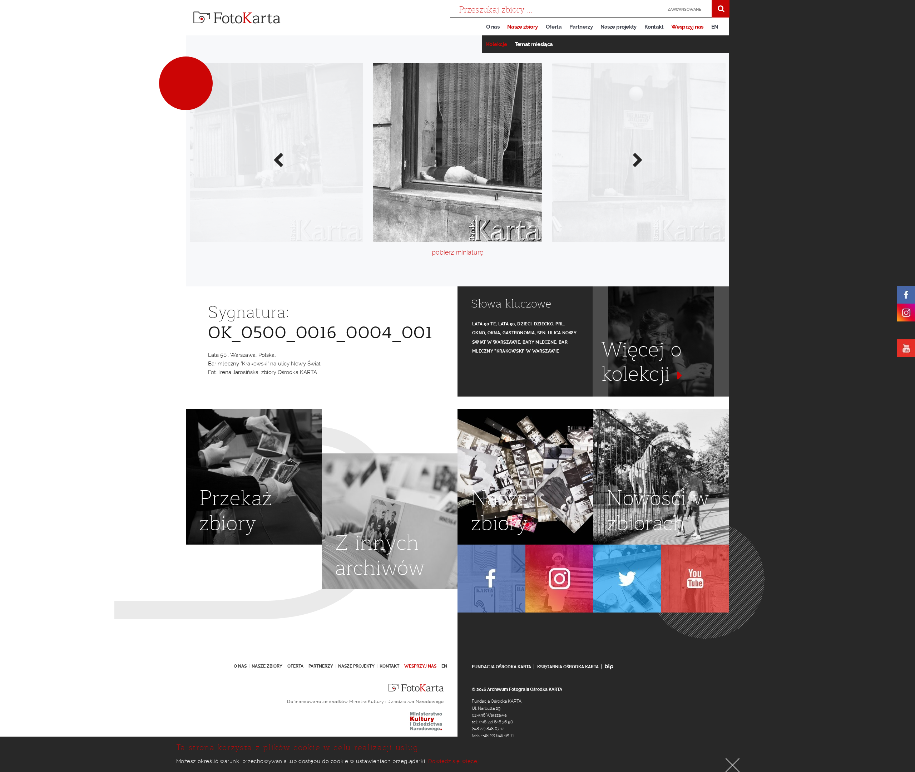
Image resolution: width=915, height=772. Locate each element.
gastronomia (519, 332)
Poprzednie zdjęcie (278, 159)
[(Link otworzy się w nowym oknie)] (906, 295)
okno (478, 332)
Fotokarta (237, 17)
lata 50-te (484, 323)
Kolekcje (496, 44)
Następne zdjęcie (637, 159)
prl (559, 323)
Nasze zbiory (522, 27)
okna (494, 332)
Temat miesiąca (534, 44)
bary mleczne (540, 342)
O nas (493, 27)
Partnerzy (581, 27)
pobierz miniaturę (457, 252)
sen (541, 332)
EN (714, 27)
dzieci (524, 323)
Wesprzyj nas (687, 27)
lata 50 (506, 323)
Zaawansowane (684, 9)
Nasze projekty (618, 27)
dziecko (543, 323)
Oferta (554, 27)
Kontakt (654, 27)
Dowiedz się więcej (453, 761)
